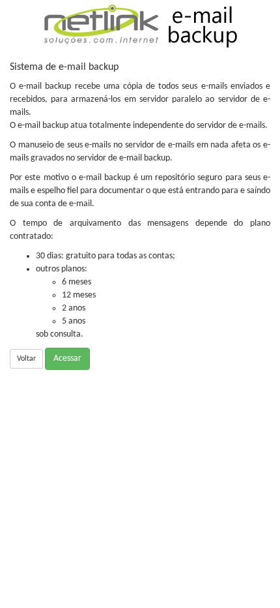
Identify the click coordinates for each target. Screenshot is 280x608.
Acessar (67, 358)
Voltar (26, 359)
